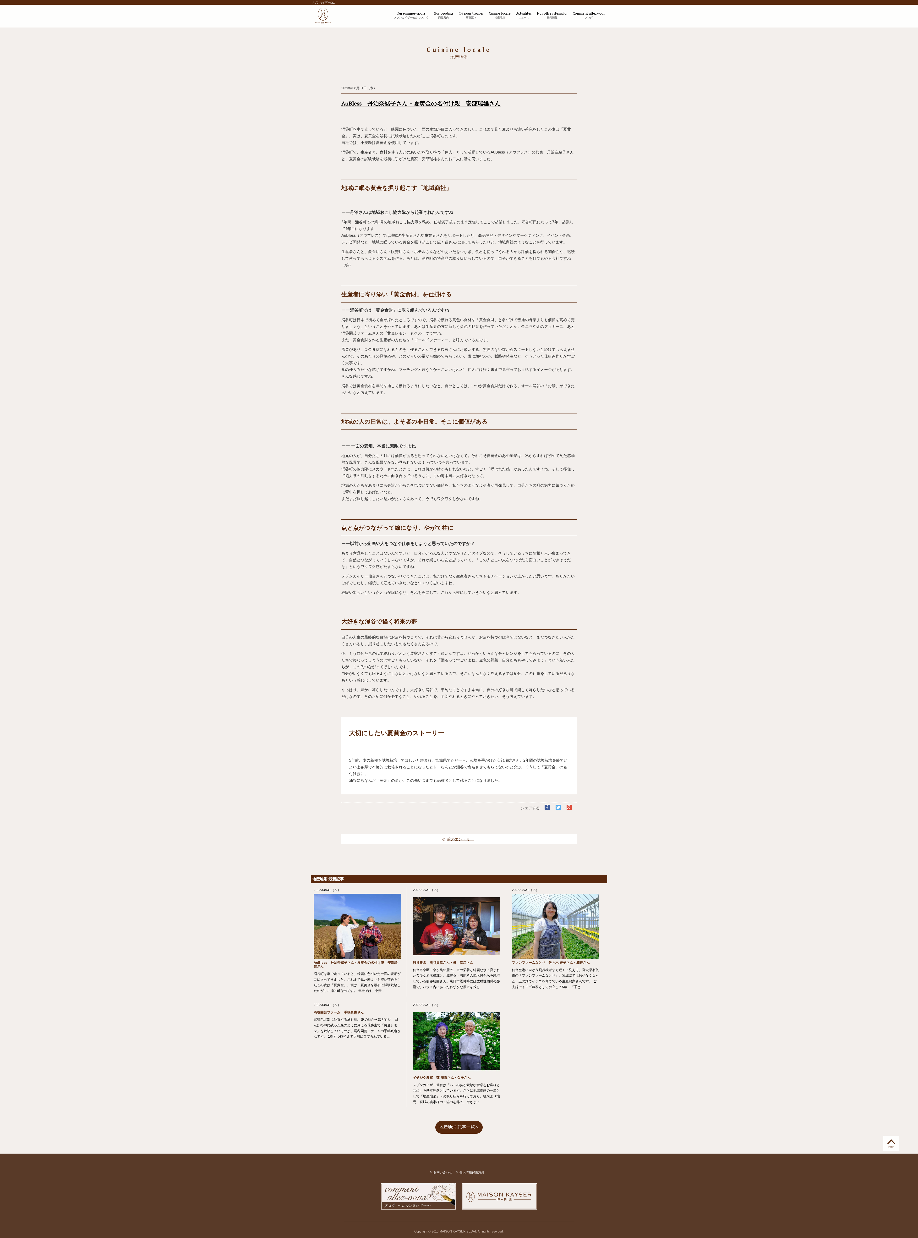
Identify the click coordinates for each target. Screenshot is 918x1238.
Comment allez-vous (589, 15)
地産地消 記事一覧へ (459, 1127)
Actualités (524, 15)
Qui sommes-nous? (411, 15)
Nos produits (444, 15)
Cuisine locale (500, 15)
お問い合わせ (442, 1172)
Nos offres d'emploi (552, 15)
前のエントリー (460, 839)
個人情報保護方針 (471, 1172)
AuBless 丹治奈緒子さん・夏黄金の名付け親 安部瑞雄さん (421, 103)
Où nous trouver (471, 15)
